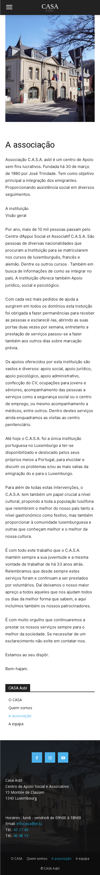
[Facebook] (37, 757)
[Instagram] (50, 757)
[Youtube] (63, 757)
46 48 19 (20, 835)
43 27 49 (20, 829)
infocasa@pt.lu (29, 823)
